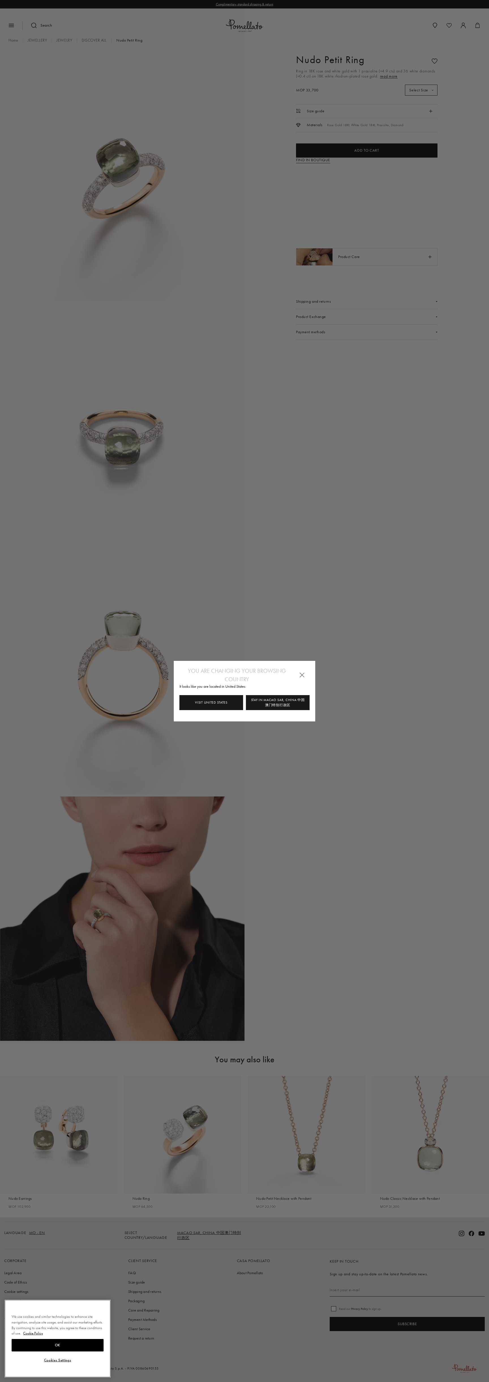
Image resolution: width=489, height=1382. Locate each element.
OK (57, 1345)
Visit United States (211, 702)
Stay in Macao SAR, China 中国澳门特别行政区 (278, 702)
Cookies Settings (57, 1360)
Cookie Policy (33, 1333)
